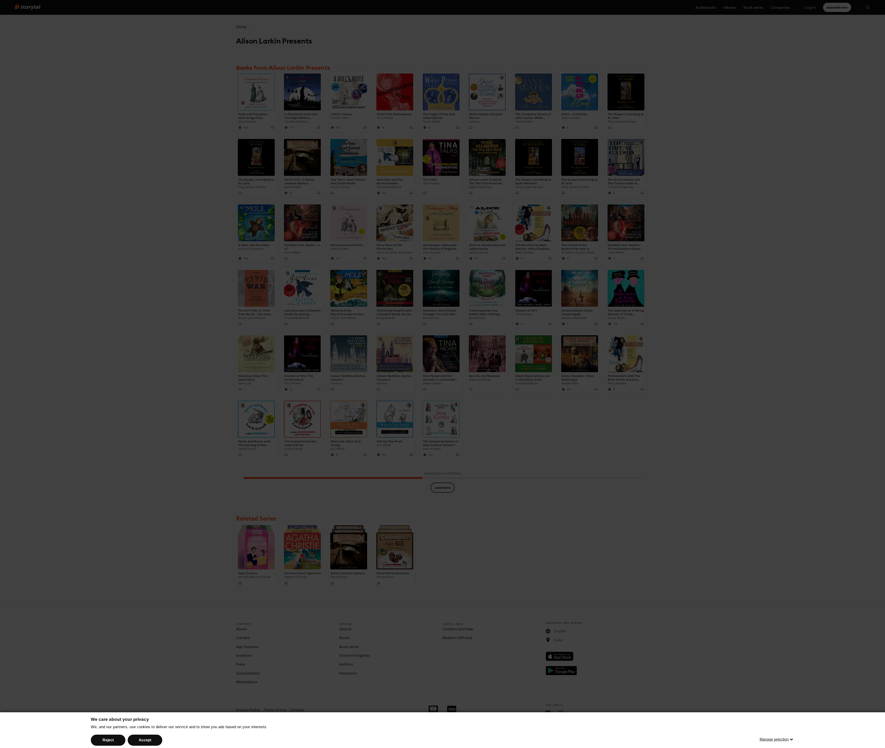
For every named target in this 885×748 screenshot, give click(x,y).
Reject (108, 740)
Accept (145, 740)
